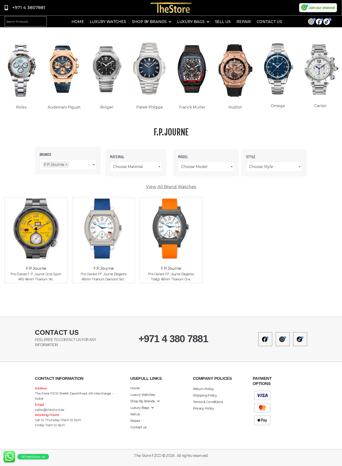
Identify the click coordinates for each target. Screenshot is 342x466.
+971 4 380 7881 (173, 338)
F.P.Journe (36, 268)
